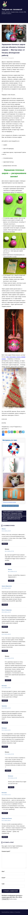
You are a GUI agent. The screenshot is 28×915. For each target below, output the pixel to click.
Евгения (4, 685)
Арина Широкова (7, 586)
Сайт (3, 883)
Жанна (3, 528)
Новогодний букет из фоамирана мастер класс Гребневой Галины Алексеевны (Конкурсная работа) (13, 513)
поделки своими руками (12, 505)
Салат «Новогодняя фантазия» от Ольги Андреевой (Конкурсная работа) (12, 519)
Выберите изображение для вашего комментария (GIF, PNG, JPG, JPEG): (12, 896)
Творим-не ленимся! (12, 9)
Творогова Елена (7, 818)
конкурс (4, 505)
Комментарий (6, 851)
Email (3, 877)
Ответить (4, 543)
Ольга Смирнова (6, 610)
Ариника (4, 706)
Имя (3, 871)
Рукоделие (11, 58)
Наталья (4, 728)
